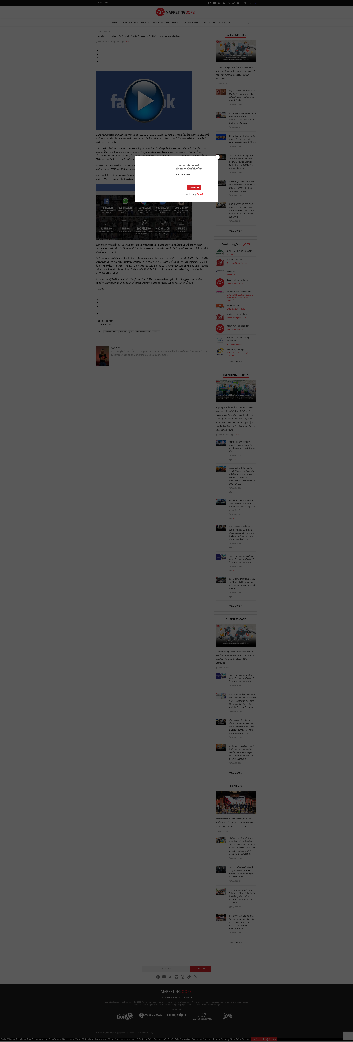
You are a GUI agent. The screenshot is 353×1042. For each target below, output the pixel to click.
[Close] (217, 157)
